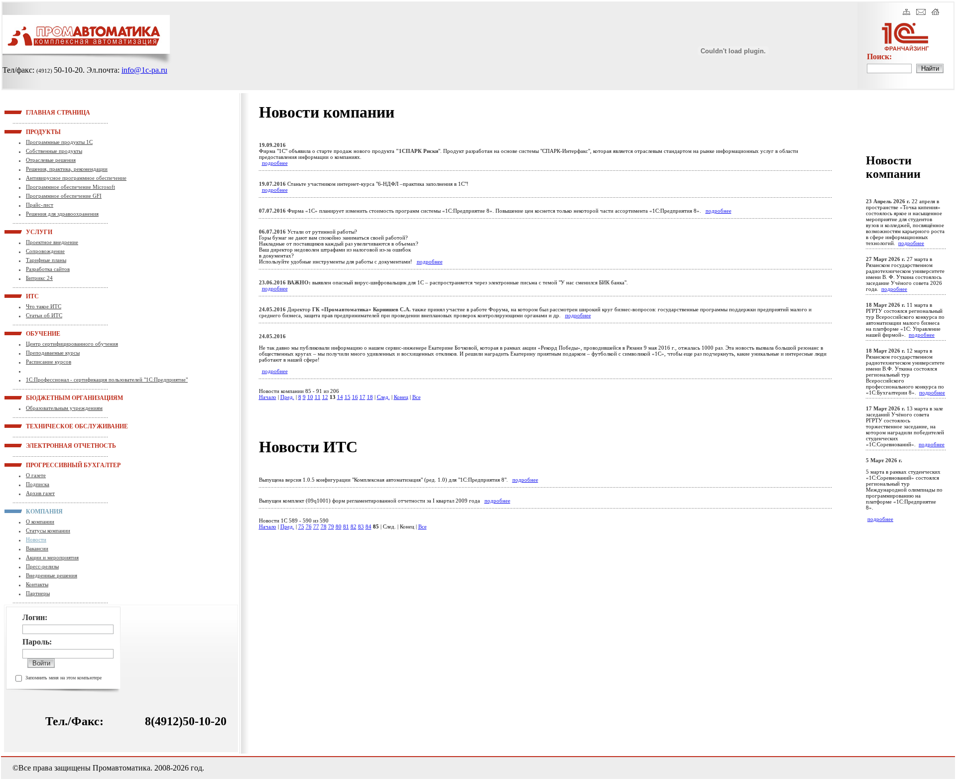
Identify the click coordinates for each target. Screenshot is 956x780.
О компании (40, 521)
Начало (267, 397)
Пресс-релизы (42, 566)
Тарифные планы (46, 260)
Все (416, 397)
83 (361, 526)
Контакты (37, 584)
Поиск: (879, 56)
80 (339, 526)
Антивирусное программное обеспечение (76, 178)
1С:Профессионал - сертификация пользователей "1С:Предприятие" (107, 380)
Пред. (287, 397)
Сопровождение (45, 251)
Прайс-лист (39, 205)
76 (309, 526)
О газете (36, 475)
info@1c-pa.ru (144, 70)
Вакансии (37, 548)
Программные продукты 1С (59, 142)
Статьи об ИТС (44, 315)
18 (370, 397)
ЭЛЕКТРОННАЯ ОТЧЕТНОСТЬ (38, 445)
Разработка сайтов (48, 269)
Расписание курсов (48, 362)
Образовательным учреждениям (64, 408)
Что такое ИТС (43, 306)
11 (318, 397)
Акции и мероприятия (52, 557)
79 (331, 526)
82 (354, 526)
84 (368, 526)
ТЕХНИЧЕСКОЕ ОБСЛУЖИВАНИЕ (38, 426)
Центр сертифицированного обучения (72, 344)
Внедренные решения (51, 575)
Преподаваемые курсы (53, 353)
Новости (36, 539)
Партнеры (38, 593)
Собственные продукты (54, 151)
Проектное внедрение (52, 242)
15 (348, 397)
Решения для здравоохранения (62, 214)
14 (340, 397)
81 (346, 526)
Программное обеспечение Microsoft (70, 187)
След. (383, 397)
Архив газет (40, 493)
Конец (401, 397)
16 (355, 397)
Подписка (37, 484)
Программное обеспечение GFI (64, 196)
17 (362, 397)
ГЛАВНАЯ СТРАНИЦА (38, 112)
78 (324, 526)
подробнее (275, 163)
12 (325, 397)
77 (316, 526)
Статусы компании (48, 530)
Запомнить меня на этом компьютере (63, 677)
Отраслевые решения (51, 160)
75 (301, 526)
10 (310, 397)
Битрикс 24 (39, 278)
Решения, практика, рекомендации (67, 169)
